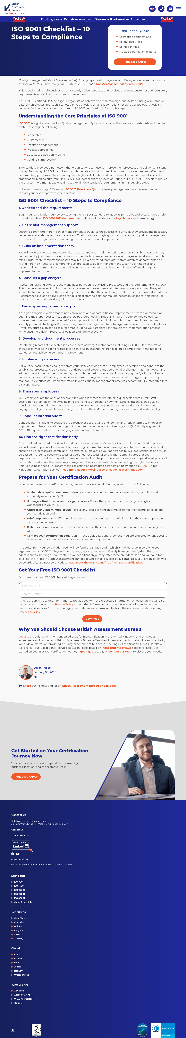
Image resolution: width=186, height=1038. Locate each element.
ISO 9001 (24, 123)
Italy (16, 962)
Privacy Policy (64, 604)
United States (21, 975)
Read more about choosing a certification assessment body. (102, 469)
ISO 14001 (19, 886)
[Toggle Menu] (178, 8)
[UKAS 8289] (36, 1030)
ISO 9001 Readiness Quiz (81, 189)
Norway (18, 971)
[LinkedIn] (35, 677)
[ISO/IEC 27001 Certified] (163, 1030)
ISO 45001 (19, 898)
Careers (18, 1003)
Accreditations (22, 995)
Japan (17, 966)
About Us (19, 990)
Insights (18, 930)
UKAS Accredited (23, 999)
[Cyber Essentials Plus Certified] (142, 1030)
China (17, 954)
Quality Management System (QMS (119, 84)
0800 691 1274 (21, 835)
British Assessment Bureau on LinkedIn (89, 685)
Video (17, 934)
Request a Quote (135, 61)
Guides (18, 926)
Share (27, 685)
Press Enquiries (19, 859)
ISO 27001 (19, 894)
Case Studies (21, 918)
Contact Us (17, 829)
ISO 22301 (19, 890)
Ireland (18, 958)
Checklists (19, 922)
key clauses (124, 218)
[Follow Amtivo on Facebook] (13, 853)
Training (18, 938)
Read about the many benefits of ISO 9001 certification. (105, 562)
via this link (32, 612)
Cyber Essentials (23, 902)
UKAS (22, 636)
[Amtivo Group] (20, 1030)
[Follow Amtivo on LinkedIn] (42, 846)
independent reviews (116, 647)
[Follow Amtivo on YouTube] (18, 853)
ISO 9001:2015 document (60, 218)
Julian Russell (43, 667)
